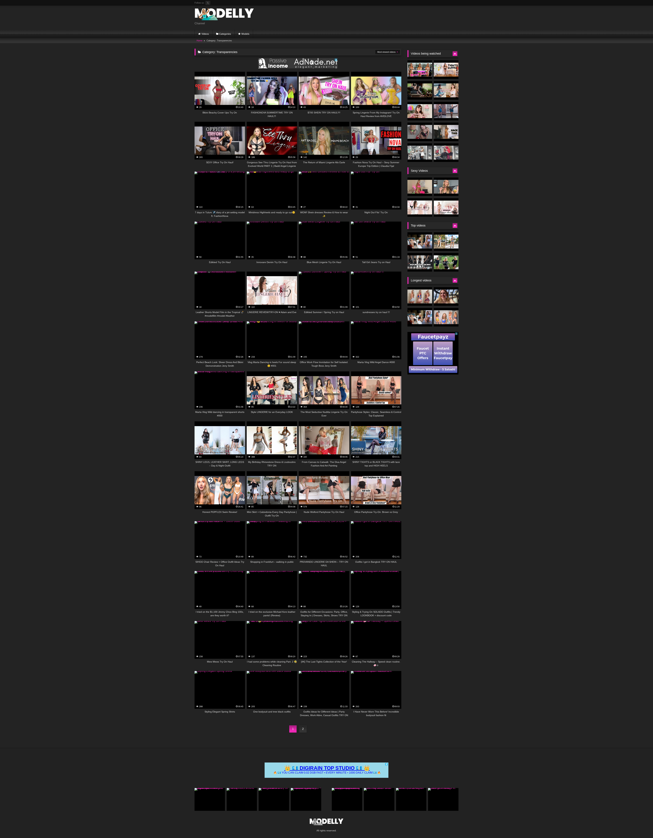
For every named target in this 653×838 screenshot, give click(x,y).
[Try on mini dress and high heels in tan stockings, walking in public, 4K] (210, 799)
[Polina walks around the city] (242, 799)
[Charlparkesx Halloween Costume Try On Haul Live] (419, 296)
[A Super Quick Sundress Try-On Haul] (446, 90)
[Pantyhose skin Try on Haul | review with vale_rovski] (274, 799)
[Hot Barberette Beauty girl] (446, 152)
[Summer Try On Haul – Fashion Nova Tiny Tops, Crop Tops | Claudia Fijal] (306, 799)
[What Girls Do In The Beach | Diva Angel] (411, 799)
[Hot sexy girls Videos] (224, 14)
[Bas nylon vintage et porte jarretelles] (443, 799)
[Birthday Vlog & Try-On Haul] (419, 111)
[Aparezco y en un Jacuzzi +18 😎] (446, 296)
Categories (225, 33)
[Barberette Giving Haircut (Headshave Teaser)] (419, 152)
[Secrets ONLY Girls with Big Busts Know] (379, 799)
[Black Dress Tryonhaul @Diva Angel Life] (446, 262)
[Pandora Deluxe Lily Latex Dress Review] (419, 90)
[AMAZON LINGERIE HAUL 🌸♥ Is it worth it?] (446, 207)
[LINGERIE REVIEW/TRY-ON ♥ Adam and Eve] (419, 207)
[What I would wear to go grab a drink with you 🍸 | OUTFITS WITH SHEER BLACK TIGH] (446, 69)
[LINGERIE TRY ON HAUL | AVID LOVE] (446, 187)
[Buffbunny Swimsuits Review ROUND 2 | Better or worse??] (446, 317)
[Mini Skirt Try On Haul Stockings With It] (419, 132)
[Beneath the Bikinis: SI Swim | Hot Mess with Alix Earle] (419, 241)
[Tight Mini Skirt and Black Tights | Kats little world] (446, 111)
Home (199, 40)
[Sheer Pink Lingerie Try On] (419, 187)
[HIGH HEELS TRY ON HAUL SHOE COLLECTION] (419, 262)
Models (245, 33)
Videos (205, 33)
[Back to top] (642, 828)
